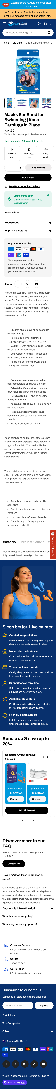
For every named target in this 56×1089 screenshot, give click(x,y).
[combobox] (28, 32)
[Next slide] (47, 757)
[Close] (48, 195)
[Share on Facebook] (18, 284)
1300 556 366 (17, 963)
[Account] (45, 24)
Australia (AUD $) (15, 1041)
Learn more (24, 203)
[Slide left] (23, 820)
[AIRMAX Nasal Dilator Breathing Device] (15, 774)
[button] (53, 544)
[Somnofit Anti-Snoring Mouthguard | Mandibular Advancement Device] (37, 774)
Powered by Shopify (38, 1076)
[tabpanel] (28, 553)
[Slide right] (33, 820)
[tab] (9, 543)
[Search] (49, 33)
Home (5, 43)
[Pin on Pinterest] (36, 284)
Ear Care (17, 43)
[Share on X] (27, 284)
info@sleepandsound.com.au (25, 973)
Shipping (21, 134)
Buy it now (28, 177)
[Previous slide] (43, 757)
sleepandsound (19, 1076)
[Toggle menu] (4, 24)
